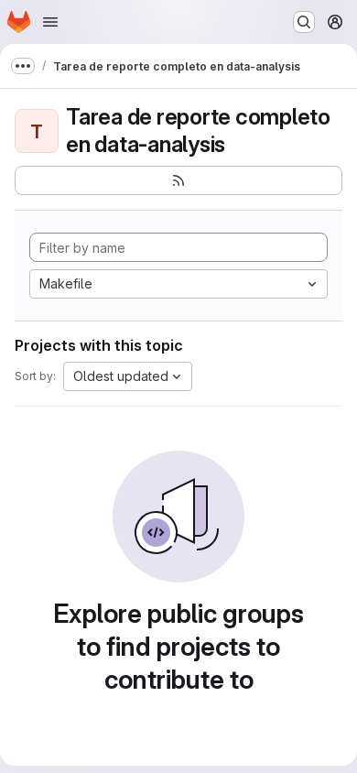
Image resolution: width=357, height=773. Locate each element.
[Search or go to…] (304, 22)
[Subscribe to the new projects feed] (178, 180)
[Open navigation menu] (50, 22)
